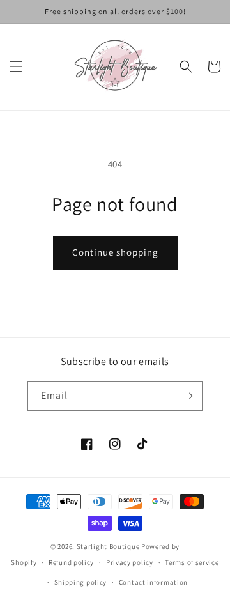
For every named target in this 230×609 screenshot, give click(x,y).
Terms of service (191, 562)
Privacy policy (129, 562)
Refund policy (71, 562)
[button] (16, 66)
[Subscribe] (188, 396)
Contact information (153, 582)
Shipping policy (80, 582)
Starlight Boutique (109, 546)
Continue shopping (115, 252)
